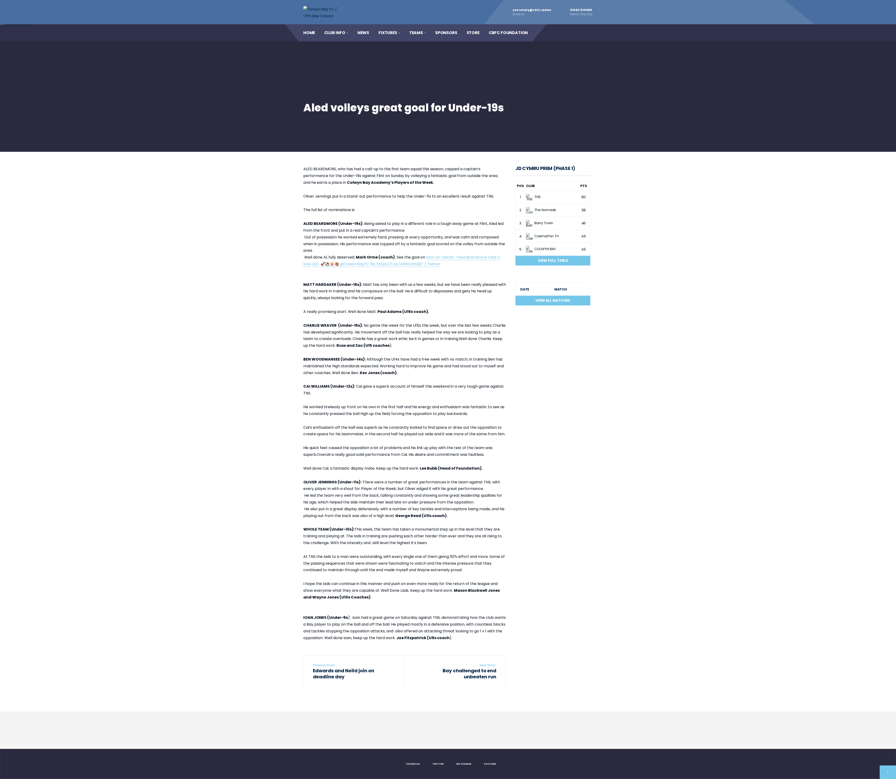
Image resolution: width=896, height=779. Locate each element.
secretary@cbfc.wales (532, 12)
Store (473, 32)
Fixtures (387, 32)
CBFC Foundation (508, 32)
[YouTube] (578, 32)
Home (309, 32)
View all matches (553, 300)
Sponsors (446, 32)
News (363, 32)
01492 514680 (581, 12)
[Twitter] (559, 32)
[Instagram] (569, 32)
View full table (553, 260)
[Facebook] (550, 32)
